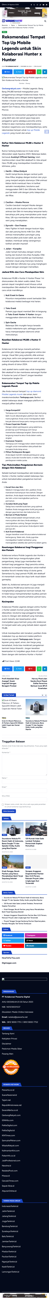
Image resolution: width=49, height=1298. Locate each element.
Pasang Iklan (7, 1054)
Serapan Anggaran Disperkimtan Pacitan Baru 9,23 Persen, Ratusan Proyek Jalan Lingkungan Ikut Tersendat (34, 877)
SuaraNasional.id (9, 1095)
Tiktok (30, 941)
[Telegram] (44, 71)
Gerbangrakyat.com (11, 88)
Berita (28, 835)
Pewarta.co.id (8, 1090)
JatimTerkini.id (8, 1211)
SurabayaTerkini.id (10, 1231)
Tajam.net (6, 1100)
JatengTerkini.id (9, 1216)
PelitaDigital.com (9, 1125)
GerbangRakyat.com (11, 1115)
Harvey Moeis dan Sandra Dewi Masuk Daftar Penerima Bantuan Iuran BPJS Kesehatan (38, 683)
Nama (4, 778)
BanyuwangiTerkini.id (11, 1246)
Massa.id (6, 1176)
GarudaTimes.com (10, 1181)
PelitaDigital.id (8, 1130)
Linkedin (31, 946)
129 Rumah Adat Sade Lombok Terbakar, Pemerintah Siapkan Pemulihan (22, 905)
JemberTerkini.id (9, 1241)
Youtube (8, 946)
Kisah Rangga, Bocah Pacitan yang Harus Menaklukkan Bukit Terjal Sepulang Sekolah (12, 874)
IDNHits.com (7, 1120)
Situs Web (6, 796)
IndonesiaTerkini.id (10, 1206)
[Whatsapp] (39, 71)
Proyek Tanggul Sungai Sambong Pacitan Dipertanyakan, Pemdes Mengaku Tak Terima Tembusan (24, 922)
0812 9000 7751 (14, 1022)
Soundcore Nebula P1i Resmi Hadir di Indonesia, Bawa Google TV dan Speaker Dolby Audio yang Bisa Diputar (36, 725)
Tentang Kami (8, 1033)
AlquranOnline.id (9, 1191)
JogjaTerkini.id (8, 1221)
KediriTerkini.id (8, 1266)
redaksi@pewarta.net (18, 1017)
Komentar (6, 752)
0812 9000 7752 (30, 1022)
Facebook (8, 935)
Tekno (4, 32)
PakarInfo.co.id (8, 1155)
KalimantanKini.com (11, 1150)
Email (4, 787)
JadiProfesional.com (11, 1160)
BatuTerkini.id (8, 1236)
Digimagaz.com (9, 963)
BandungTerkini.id (10, 1226)
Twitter (8, 941)
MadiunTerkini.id (9, 1251)
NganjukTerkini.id (9, 1261)
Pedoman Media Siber (12, 1048)
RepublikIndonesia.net (12, 1105)
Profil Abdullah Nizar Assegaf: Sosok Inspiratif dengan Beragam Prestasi (10, 682)
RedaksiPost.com (10, 1170)
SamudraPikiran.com (11, 1140)
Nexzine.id (6, 1165)
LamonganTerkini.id (10, 1272)
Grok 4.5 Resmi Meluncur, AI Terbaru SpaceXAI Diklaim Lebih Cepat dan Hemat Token (12, 724)
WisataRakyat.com (10, 1145)
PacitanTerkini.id (9, 1256)
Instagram (31, 935)
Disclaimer (6, 1043)
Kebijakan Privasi (9, 1038)
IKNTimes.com (8, 1135)
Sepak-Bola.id (8, 1186)
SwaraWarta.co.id (10, 1110)
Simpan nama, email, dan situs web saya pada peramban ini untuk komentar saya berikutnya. (25, 805)
